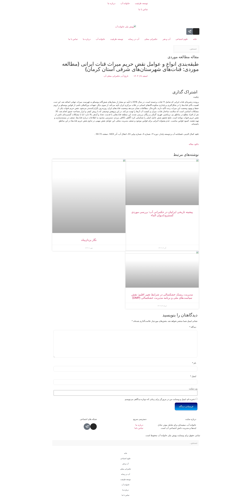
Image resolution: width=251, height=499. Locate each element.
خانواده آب (125, 3)
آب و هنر (166, 39)
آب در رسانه (133, 39)
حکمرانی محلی (150, 39)
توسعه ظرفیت (141, 3)
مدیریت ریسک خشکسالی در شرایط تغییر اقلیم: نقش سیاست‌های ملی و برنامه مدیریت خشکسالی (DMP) (162, 296)
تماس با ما (143, 9)
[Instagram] (196, 31)
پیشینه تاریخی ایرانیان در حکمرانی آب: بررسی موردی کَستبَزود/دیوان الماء (162, 213)
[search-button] (198, 44)
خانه (195, 39)
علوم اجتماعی (182, 39)
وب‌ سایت (193, 389)
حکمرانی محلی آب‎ (112, 76)
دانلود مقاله (194, 144)
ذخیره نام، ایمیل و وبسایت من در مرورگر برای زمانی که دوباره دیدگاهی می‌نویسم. (159, 399)
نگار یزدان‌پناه (89, 240)
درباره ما (111, 3)
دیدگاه (192, 327)
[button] (123, 91)
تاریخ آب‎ (124, 76)
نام (194, 363)
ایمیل (193, 376)
